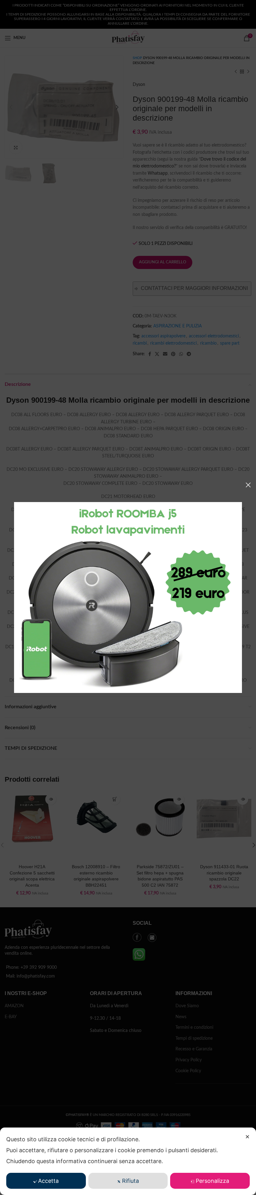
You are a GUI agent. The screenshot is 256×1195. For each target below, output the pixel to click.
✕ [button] (247, 1136)
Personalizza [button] (212, 1181)
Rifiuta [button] (130, 1181)
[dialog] (128, 1161)
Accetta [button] (48, 1181)
